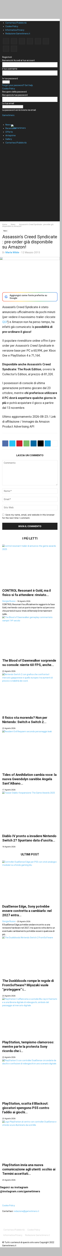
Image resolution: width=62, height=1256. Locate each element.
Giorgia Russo (8, 601)
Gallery (8, 139)
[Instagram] (14, 41)
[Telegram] (38, 41)
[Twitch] (46, 41)
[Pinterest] (30, 41)
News (8, 124)
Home (4, 224)
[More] (55, 443)
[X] (6, 49)
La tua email (8, 103)
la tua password (10, 78)
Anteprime (10, 135)
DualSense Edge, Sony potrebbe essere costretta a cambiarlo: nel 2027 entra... (27, 911)
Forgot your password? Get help (17, 85)
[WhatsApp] (26, 443)
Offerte (9, 132)
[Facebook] (6, 41)
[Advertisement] (31, 190)
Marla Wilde (12, 252)
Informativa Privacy (14, 30)
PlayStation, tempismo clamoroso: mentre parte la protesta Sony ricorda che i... (28, 1046)
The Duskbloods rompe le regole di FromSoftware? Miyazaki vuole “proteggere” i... (28, 985)
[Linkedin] (22, 41)
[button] (6, 117)
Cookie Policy (11, 26)
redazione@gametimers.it (26, 1211)
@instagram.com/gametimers (20, 1191)
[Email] (41, 443)
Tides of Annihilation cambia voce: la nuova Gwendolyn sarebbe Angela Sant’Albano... (29, 779)
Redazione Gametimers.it (17, 33)
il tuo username (9, 69)
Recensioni (10, 128)
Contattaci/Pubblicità (15, 23)
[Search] (5, 148)
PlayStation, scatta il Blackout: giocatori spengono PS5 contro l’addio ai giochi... (25, 1108)
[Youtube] (14, 49)
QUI (4, 322)
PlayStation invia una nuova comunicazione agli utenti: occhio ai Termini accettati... (28, 1169)
